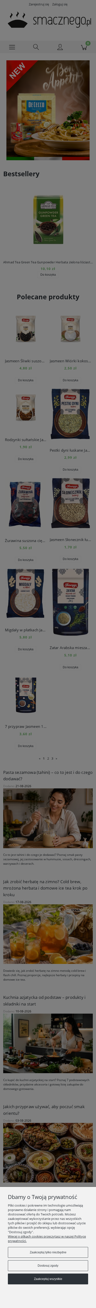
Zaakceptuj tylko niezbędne (48, 1252)
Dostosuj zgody (48, 1265)
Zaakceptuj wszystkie (48, 1279)
